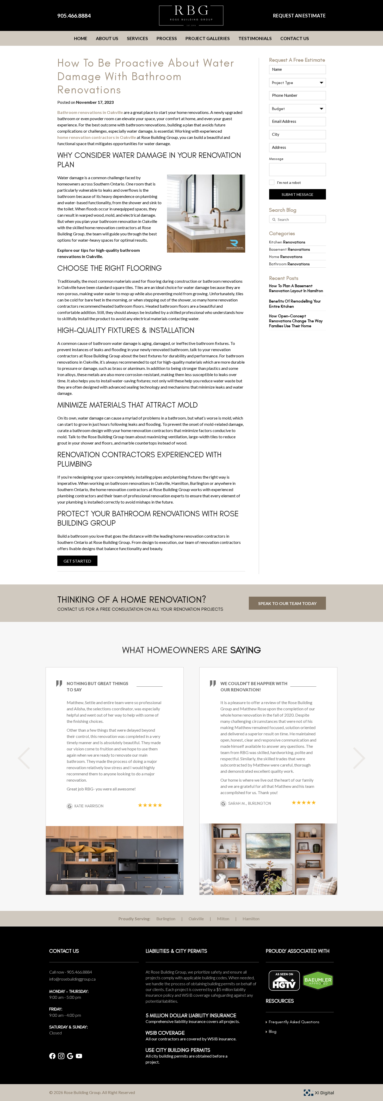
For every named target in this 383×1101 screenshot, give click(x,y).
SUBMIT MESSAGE (297, 194)
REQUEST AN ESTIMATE (299, 15)
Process (167, 38)
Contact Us (294, 38)
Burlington (165, 918)
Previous (28, 758)
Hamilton (251, 918)
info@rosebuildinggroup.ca (72, 978)
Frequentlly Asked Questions (294, 1021)
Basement (289, 249)
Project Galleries (208, 38)
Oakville (196, 918)
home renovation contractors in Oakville (96, 137)
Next (354, 758)
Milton (223, 918)
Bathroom (289, 263)
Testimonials (255, 38)
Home (80, 38)
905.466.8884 (74, 15)
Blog (272, 1031)
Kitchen (287, 242)
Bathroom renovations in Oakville (90, 112)
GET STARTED (77, 560)
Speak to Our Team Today (287, 603)
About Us (107, 38)
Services (137, 38)
